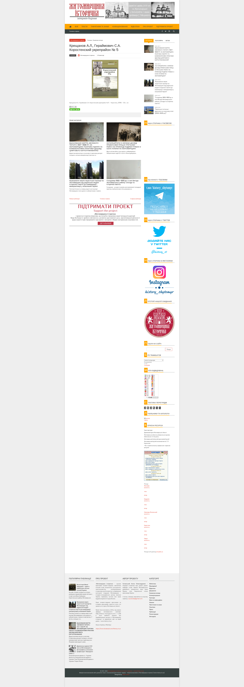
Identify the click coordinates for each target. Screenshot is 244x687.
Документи (152, 591)
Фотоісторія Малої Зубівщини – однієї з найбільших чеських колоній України (83, 587)
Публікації (152, 612)
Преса (151, 609)
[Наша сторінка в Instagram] (169, 31)
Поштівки (152, 607)
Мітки (168, 41)
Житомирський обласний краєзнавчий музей (156, 439)
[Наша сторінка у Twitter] (165, 31)
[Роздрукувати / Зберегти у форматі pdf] (105, 109)
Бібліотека (152, 584)
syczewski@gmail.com (135, 599)
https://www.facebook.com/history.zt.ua (108, 629)
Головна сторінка (74, 31)
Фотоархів (152, 616)
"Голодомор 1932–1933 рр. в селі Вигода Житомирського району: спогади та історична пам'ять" (164, 100)
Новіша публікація (74, 199)
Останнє (149, 41)
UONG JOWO (125, 674)
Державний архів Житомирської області (155, 432)
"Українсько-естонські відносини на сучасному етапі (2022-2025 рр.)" (164, 111)
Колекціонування (120, 27)
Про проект (148, 27)
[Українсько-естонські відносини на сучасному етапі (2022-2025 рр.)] (149, 111)
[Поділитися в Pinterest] (76, 107)
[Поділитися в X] (74, 107)
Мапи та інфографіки (155, 600)
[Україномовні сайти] (159, 419)
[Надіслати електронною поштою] (72, 107)
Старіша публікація (135, 199)
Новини (151, 602)
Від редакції (153, 586)
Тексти (84, 27)
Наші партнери (148, 430)
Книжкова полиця (154, 593)
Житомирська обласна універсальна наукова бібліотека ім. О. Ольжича (157, 436)
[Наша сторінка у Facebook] (162, 31)
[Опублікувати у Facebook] (70, 107)
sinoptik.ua (159, 552)
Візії (76, 27)
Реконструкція (153, 614)
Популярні (159, 41)
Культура (152, 598)
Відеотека (135, 27)
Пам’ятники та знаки (100, 27)
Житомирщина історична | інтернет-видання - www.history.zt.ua (126, 671)
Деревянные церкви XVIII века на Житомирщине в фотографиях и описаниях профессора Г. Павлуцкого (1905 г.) (81, 649)
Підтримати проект (164, 27)
